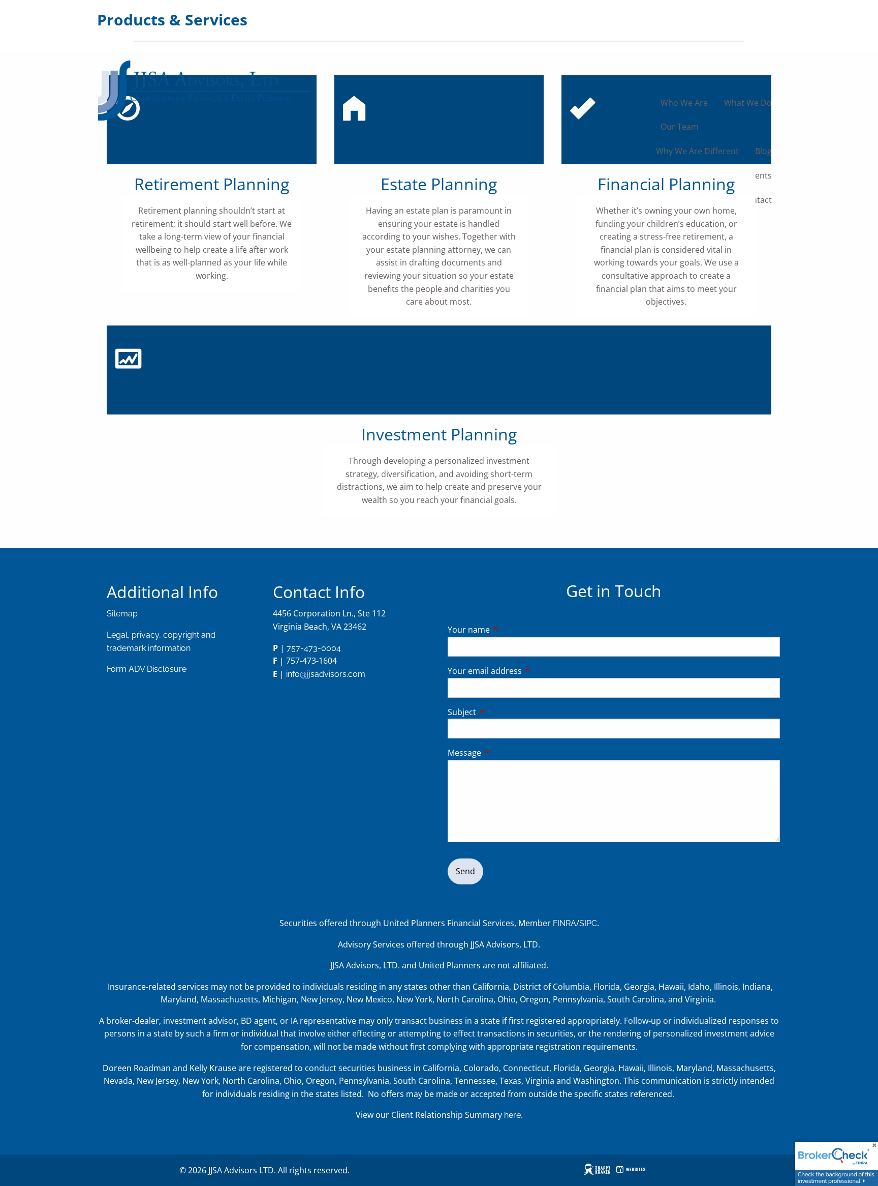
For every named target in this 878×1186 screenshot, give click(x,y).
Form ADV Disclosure (146, 669)
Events (759, 175)
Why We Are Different (697, 151)
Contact (757, 199)
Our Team (680, 126)
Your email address (526, 670)
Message (505, 752)
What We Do (748, 102)
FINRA (564, 923)
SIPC (588, 923)
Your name (510, 629)
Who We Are (684, 102)
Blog (763, 151)
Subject (503, 712)
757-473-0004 (314, 648)
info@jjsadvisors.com (325, 674)
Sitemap (122, 613)
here (512, 1115)
